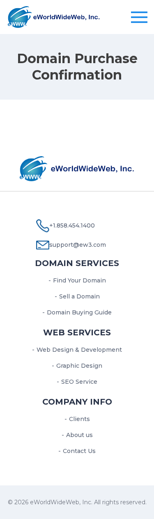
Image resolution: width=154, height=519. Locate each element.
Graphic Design (79, 365)
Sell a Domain (79, 296)
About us (79, 435)
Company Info (77, 402)
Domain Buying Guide (79, 312)
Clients (79, 419)
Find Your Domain (79, 280)
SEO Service (79, 381)
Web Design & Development (79, 349)
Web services (77, 332)
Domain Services (77, 263)
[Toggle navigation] (139, 17)
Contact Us (79, 451)
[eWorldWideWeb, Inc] (54, 16)
